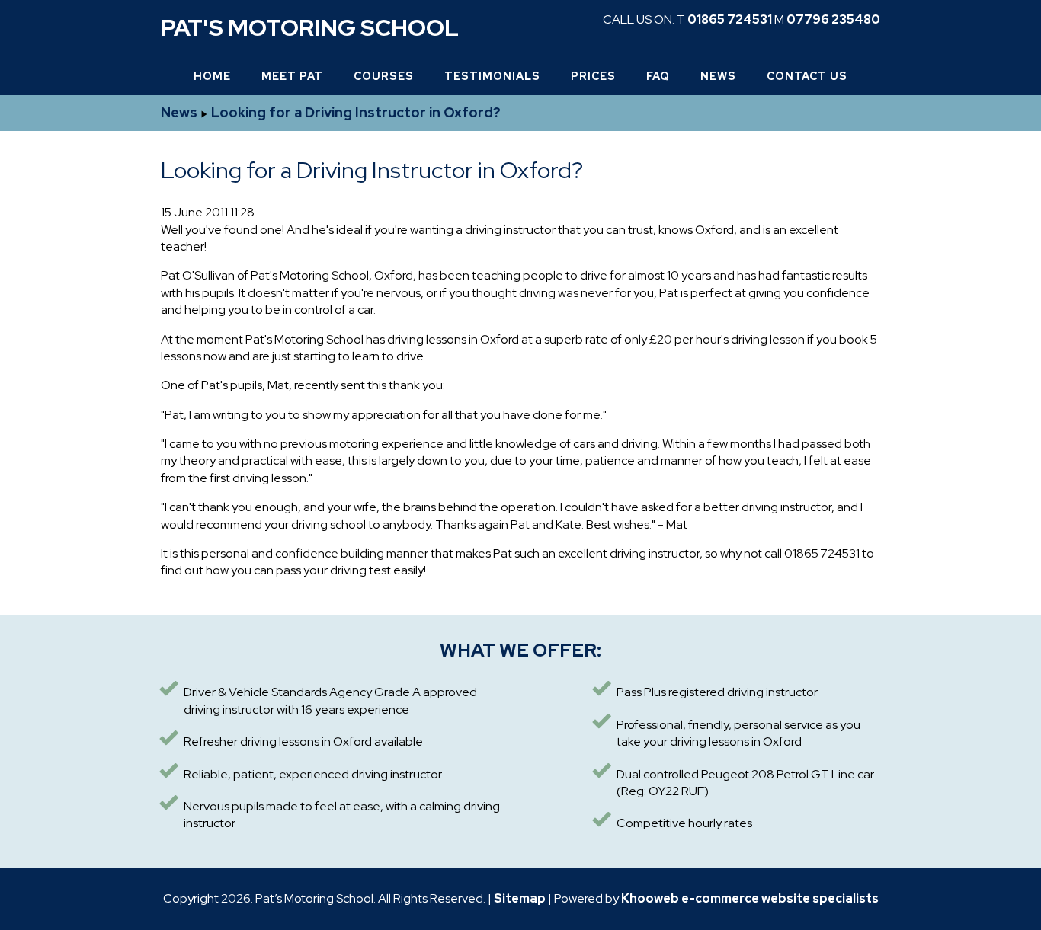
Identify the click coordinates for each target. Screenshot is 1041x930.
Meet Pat (292, 76)
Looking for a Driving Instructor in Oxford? (356, 112)
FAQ (658, 76)
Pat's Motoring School (310, 27)
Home (212, 76)
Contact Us (807, 76)
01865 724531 (729, 19)
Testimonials (492, 76)
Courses (384, 76)
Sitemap (520, 898)
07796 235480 (833, 19)
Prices (593, 76)
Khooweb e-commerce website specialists (750, 898)
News (718, 76)
